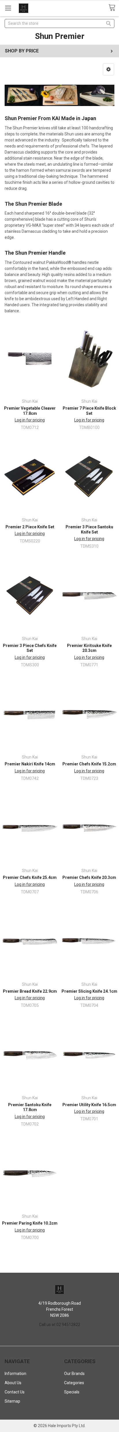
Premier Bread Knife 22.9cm (30, 991)
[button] (108, 69)
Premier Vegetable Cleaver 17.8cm (30, 411)
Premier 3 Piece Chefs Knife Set (30, 648)
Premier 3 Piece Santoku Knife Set (89, 529)
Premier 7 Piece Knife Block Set (89, 411)
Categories (74, 1382)
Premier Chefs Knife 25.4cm (30, 877)
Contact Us (15, 1392)
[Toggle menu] (8, 8)
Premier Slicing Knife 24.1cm (89, 991)
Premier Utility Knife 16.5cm (89, 1104)
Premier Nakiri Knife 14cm (30, 764)
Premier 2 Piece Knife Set (29, 527)
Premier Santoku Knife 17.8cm (29, 1107)
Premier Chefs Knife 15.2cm (89, 764)
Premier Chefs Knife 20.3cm (89, 877)
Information (15, 1373)
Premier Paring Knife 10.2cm (29, 1223)
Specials (71, 1392)
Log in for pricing (30, 420)
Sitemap (12, 1401)
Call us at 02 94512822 (59, 1324)
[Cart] (113, 7)
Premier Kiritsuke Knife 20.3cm (89, 648)
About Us (13, 1382)
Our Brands (74, 1373)
